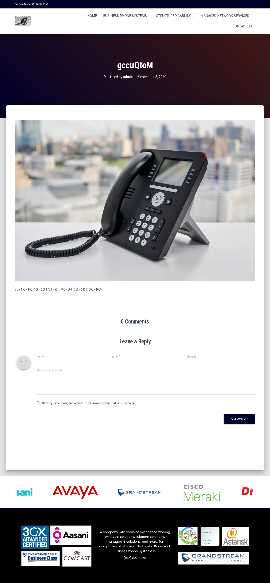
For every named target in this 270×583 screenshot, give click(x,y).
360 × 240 (79, 289)
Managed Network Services (225, 16)
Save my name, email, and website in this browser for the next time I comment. (89, 403)
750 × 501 (53, 289)
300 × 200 (40, 289)
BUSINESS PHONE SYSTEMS (125, 16)
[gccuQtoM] (135, 200)
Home (92, 16)
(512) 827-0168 (40, 4)
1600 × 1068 (94, 289)
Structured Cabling (174, 16)
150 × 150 (26, 289)
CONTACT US (242, 26)
